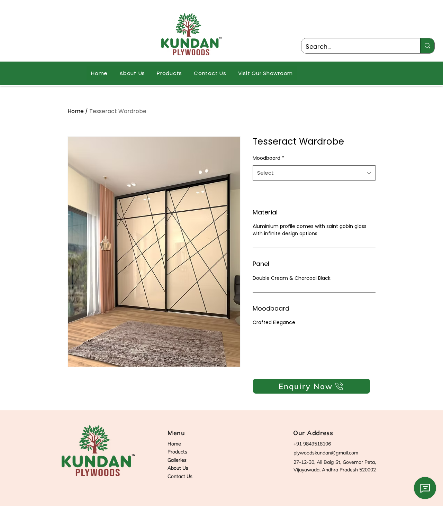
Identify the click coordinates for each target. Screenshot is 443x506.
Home (75, 111)
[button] (169, 73)
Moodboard (268, 158)
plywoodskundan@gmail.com (325, 453)
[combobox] (314, 173)
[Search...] (427, 45)
